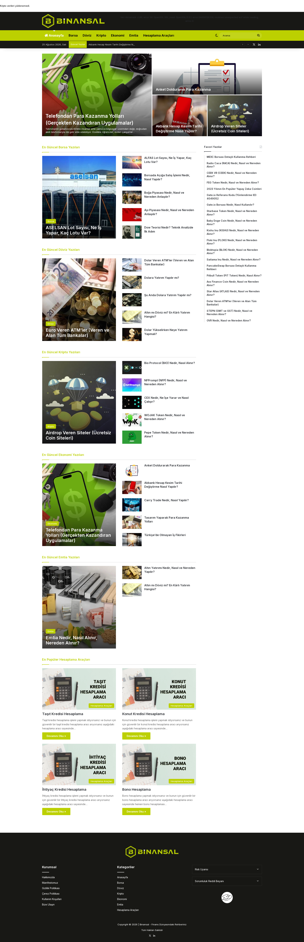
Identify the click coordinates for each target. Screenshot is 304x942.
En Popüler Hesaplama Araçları (66, 659)
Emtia (133, 35)
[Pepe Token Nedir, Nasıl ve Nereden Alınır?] (132, 437)
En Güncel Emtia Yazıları (61, 557)
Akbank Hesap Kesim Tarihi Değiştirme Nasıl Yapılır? (116, 44)
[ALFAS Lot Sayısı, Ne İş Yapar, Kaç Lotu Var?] (132, 162)
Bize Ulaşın (48, 904)
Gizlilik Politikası (51, 888)
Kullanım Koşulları (52, 899)
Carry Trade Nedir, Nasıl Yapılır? (166, 500)
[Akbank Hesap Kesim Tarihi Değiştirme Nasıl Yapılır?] (179, 115)
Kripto (101, 35)
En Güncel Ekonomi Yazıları (63, 455)
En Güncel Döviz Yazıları (61, 249)
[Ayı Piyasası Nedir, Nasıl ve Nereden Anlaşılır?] (132, 214)
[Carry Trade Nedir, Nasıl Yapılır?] (132, 504)
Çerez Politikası (50, 893)
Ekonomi (117, 35)
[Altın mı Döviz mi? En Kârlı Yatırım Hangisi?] (132, 317)
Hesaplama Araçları (158, 35)
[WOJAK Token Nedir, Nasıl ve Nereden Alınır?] (132, 419)
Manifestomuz (50, 882)
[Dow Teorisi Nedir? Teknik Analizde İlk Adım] (132, 232)
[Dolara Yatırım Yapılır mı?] (132, 282)
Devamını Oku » (56, 735)
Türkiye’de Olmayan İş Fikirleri (165, 535)
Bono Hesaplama (136, 789)
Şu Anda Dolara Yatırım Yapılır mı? (167, 295)
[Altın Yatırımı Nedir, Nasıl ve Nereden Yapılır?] (132, 572)
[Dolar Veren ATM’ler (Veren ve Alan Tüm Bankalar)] (132, 265)
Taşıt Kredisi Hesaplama (62, 714)
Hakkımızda (48, 877)
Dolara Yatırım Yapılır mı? (161, 277)
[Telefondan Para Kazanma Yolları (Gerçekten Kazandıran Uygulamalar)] (97, 95)
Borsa (73, 35)
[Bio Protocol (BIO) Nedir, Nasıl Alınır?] (132, 367)
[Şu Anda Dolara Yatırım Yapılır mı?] (132, 299)
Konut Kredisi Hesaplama (143, 714)
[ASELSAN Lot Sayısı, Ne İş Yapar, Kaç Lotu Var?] (79, 197)
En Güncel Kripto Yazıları (61, 352)
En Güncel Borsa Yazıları (61, 147)
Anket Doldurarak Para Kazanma (183, 89)
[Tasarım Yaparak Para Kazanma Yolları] (132, 522)
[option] (152, 95)
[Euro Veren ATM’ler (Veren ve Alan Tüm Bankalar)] (79, 299)
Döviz (87, 35)
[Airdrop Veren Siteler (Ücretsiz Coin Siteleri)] (235, 115)
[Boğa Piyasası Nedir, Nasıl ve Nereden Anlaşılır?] (132, 197)
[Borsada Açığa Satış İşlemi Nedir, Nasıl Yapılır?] (132, 179)
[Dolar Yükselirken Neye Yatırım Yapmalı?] (132, 334)
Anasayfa (56, 35)
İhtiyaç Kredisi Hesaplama (64, 789)
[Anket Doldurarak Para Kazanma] (207, 74)
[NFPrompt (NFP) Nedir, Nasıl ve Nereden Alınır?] (132, 385)
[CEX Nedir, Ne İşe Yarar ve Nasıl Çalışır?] (132, 402)
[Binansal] (73, 21)
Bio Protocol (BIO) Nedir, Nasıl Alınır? (169, 363)
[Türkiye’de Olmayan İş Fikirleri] (132, 539)
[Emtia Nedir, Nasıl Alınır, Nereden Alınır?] (79, 607)
